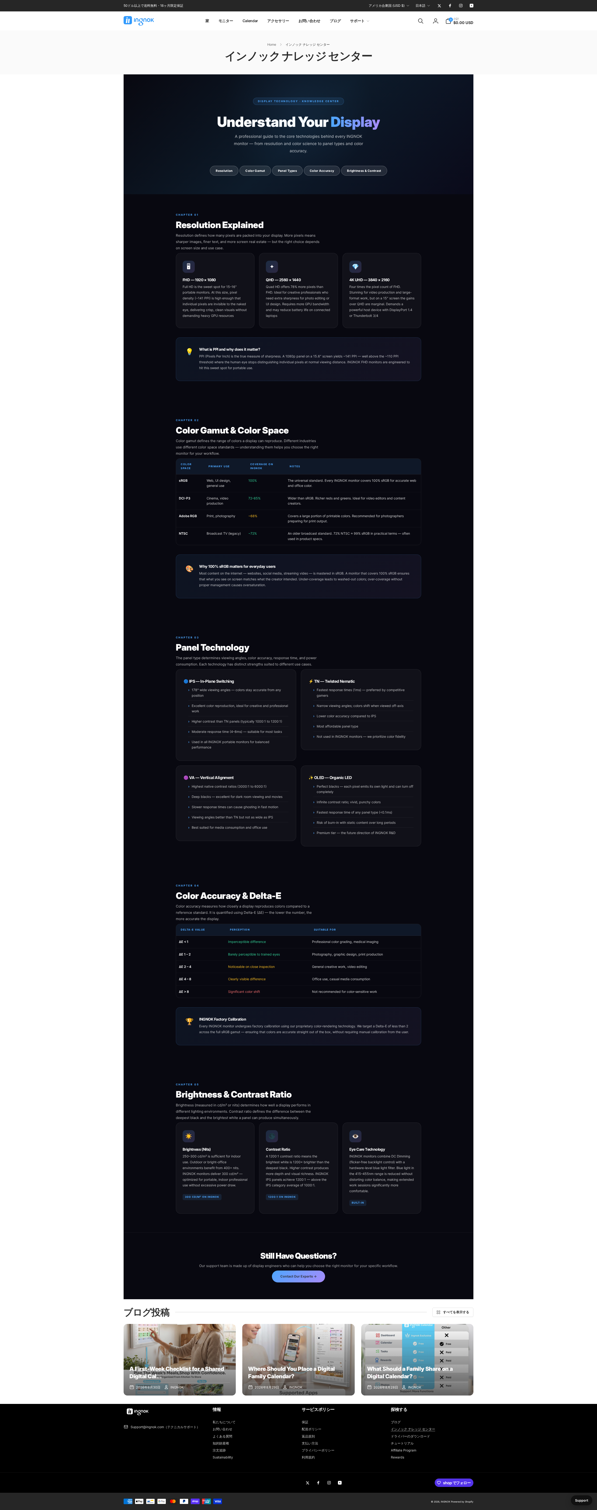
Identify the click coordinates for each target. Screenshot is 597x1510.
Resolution (224, 171)
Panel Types (287, 171)
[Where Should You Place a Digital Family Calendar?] (298, 1360)
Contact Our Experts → (298, 1276)
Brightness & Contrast (364, 171)
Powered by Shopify (462, 1501)
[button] (359, 21)
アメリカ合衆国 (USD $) (387, 5)
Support (581, 1500)
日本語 (420, 5)
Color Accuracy (322, 171)
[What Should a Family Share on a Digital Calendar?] (417, 1360)
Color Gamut (255, 171)
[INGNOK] (138, 1415)
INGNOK (445, 1501)
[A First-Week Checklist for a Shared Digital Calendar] (180, 1360)
